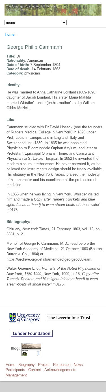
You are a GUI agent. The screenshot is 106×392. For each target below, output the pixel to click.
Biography (26, 365)
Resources (62, 365)
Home (9, 34)
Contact (34, 370)
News (78, 365)
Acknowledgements (60, 370)
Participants (15, 370)
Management (16, 375)
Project (44, 365)
